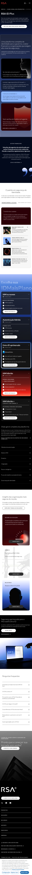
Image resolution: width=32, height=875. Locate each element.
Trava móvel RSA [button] (17, 237)
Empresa (4, 835)
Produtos (4, 810)
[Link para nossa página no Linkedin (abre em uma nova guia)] (6, 803)
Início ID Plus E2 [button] (10, 393)
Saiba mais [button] (8, 630)
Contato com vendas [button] (9, 403)
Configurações (6, 872)
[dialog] (16, 867)
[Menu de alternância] (29, 3)
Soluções (4, 815)
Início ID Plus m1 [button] (10, 365)
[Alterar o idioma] (25, 3)
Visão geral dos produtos (15, 9)
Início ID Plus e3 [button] (10, 417)
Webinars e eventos (7, 849)
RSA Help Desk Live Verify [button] (18, 228)
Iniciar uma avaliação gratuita (11, 845)
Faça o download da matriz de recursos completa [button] (14, 438)
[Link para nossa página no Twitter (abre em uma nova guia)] (2, 803)
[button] (26, 3)
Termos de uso (5, 857)
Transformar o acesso (9, 202)
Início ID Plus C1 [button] (10, 311)
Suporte (4, 825)
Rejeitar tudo (14, 872)
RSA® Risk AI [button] (16, 248)
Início (3, 9)
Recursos (4, 820)
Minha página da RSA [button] (18, 259)
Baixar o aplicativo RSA (10, 842)
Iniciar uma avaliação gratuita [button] (14, 26)
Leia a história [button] (15, 162)
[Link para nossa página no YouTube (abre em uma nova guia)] (10, 803)
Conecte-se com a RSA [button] (10, 798)
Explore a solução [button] (9, 128)
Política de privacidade (20, 857)
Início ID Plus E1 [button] (10, 336)
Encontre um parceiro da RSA (11, 852)
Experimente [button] (5, 634)
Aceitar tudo (24, 872)
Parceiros (4, 830)
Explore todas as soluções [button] (13, 508)
